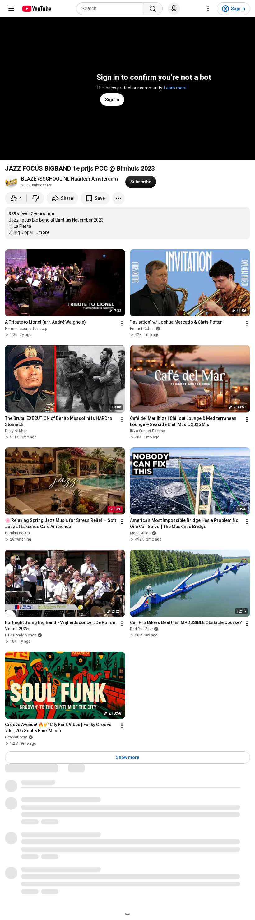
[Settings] (208, 8)
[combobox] (111, 8)
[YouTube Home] (36, 8)
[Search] (153, 8)
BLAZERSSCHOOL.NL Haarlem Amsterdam (69, 179)
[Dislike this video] (35, 198)
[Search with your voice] (174, 8)
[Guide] (11, 8)
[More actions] (118, 198)
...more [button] (42, 232)
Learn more (175, 87)
